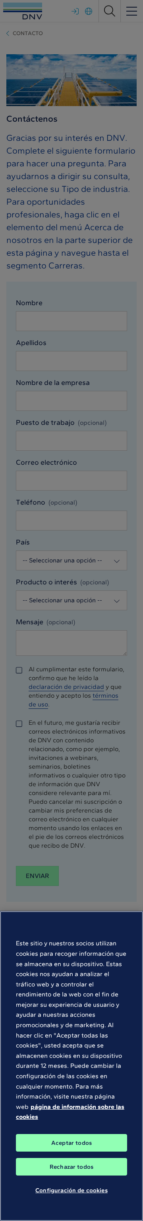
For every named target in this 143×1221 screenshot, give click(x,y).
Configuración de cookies (71, 1190)
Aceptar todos (71, 1142)
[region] (71, 1066)
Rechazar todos (71, 1166)
